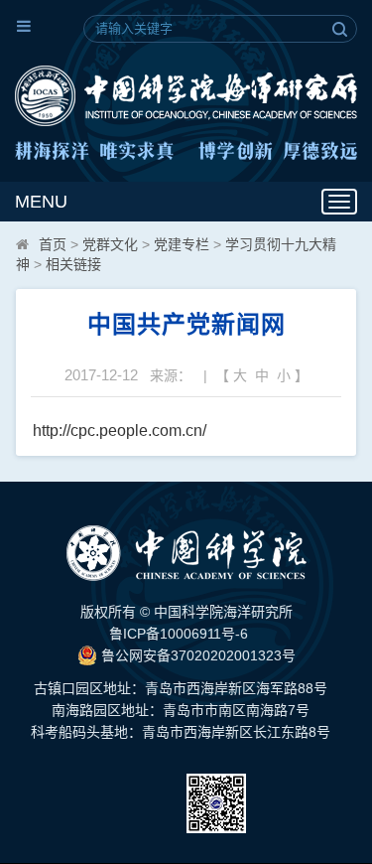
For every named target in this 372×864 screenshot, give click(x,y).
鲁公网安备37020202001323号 (196, 655)
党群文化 (110, 244)
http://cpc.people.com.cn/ (119, 430)
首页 (52, 244)
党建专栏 (181, 244)
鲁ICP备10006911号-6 (178, 634)
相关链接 (73, 264)
